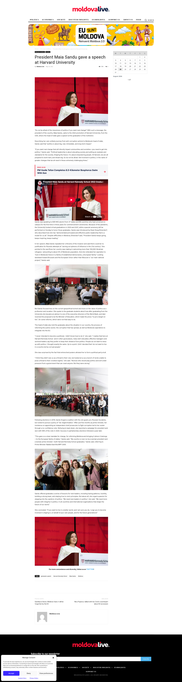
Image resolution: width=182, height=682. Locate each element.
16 (145, 63)
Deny (29, 673)
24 (115, 69)
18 (120, 66)
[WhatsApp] (51, 71)
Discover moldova (45, 49)
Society (48, 52)
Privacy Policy (34, 678)
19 (125, 66)
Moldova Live (40, 66)
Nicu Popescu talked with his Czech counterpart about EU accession (91, 603)
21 (135, 66)
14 (135, 63)
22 (140, 66)
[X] (42, 71)
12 (125, 63)
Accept (11, 673)
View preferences (46, 673)
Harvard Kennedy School (60, 576)
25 (120, 69)
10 (115, 63)
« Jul (129, 80)
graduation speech (46, 576)
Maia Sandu (72, 576)
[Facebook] (37, 71)
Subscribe (146, 659)
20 (130, 66)
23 (145, 66)
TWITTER (90, 569)
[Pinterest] (46, 71)
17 (115, 66)
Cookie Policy (22, 678)
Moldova (80, 576)
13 (130, 63)
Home (36, 49)
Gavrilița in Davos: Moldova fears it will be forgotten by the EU (49, 603)
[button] (53, 658)
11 (120, 63)
